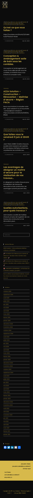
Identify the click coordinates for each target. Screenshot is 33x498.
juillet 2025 (6, 301)
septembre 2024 (8, 333)
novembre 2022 (8, 405)
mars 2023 (6, 392)
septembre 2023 (8, 372)
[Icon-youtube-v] (22, 485)
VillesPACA (21, 24)
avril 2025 (6, 311)
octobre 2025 (7, 291)
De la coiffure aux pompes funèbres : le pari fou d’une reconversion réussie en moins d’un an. (16, 276)
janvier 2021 (6, 434)
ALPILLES (9, 22)
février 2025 (6, 317)
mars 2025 (6, 314)
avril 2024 (6, 350)
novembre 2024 (8, 327)
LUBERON (5, 23)
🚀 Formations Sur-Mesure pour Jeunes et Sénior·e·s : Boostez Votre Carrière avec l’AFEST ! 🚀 (15, 256)
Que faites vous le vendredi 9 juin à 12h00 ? (16, 137)
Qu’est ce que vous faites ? (14, 29)
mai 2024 (6, 346)
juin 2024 (6, 343)
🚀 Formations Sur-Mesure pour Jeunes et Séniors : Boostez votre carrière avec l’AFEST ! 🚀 (16, 263)
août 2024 (6, 337)
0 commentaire (9, 41)
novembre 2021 (7, 415)
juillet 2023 (6, 379)
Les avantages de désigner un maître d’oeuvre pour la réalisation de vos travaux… (14, 173)
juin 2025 (6, 304)
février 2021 (6, 431)
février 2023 (6, 395)
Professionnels (14, 23)
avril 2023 (6, 389)
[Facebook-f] (11, 485)
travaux (14, 24)
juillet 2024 (6, 340)
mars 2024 (6, 353)
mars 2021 (6, 428)
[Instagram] (15, 485)
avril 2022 (6, 411)
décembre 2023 (8, 363)
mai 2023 (6, 385)
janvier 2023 (6, 398)
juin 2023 (6, 382)
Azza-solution (16, 22)
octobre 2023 (7, 369)
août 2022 (6, 408)
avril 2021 (6, 424)
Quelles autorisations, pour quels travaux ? (15, 209)
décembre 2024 (8, 324)
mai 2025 (6, 307)
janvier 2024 (6, 359)
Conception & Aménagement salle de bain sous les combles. (14, 60)
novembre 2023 (8, 366)
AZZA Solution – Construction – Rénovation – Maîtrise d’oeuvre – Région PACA (15, 97)
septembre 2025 (8, 294)
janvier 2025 (6, 320)
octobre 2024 (7, 330)
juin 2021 (5, 418)
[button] (29, 4)
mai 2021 (5, 421)
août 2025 (6, 298)
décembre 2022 (8, 402)
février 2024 (6, 356)
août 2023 (6, 376)
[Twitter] (18, 485)
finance (24, 22)
